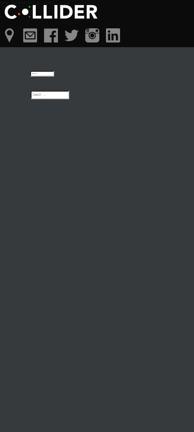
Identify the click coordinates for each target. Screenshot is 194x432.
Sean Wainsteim (29, 170)
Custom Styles (28, 148)
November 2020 (29, 249)
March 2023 (27, 244)
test (21, 165)
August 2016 (28, 261)
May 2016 (25, 278)
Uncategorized (28, 336)
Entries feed (26, 382)
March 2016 (27, 289)
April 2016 (26, 283)
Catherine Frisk (28, 153)
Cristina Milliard (28, 159)
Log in (23, 377)
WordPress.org (28, 394)
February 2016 (29, 294)
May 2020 (25, 255)
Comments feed (29, 388)
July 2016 (25, 266)
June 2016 (26, 272)
